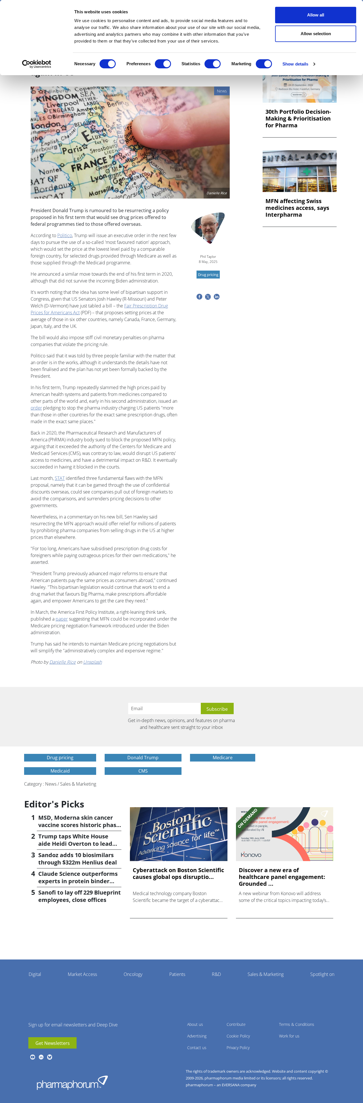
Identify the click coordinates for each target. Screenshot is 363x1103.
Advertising (196, 1036)
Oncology (133, 974)
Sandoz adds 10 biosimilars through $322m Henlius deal (77, 858)
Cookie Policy (238, 1036)
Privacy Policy (238, 1047)
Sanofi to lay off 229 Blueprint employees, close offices (79, 896)
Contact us (196, 1047)
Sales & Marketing (266, 974)
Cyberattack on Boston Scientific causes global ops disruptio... (178, 873)
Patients (177, 974)
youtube (32, 1057)
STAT (60, 478)
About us (195, 1024)
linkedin (41, 1057)
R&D (216, 974)
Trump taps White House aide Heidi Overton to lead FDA (75, 843)
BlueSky (49, 1057)
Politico (64, 235)
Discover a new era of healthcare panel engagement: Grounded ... (282, 877)
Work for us (289, 1036)
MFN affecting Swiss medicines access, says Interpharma (297, 208)
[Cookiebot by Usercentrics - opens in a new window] (37, 64)
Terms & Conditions (296, 1024)
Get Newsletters (52, 1043)
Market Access (82, 974)
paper (62, 619)
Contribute (236, 1024)
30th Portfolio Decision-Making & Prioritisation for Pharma (298, 118)
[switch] (163, 63)
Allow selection (316, 33)
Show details (295, 64)
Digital (35, 974)
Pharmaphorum (72, 1082)
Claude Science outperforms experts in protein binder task (78, 881)
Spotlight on (322, 974)
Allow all (315, 14)
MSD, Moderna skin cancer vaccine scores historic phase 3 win (79, 825)
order (36, 408)
